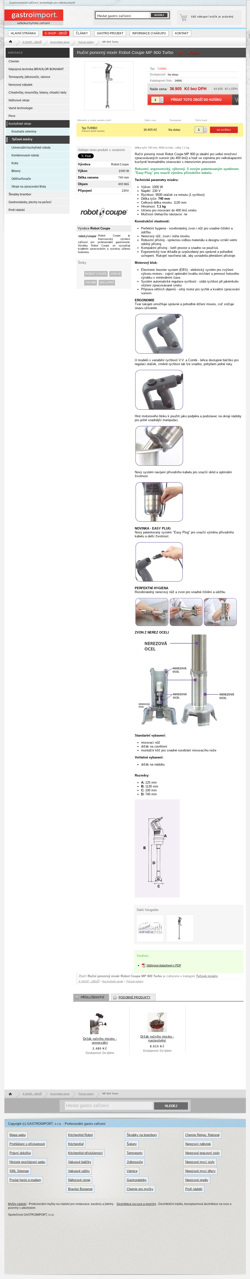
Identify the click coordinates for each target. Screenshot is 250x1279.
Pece (12, 116)
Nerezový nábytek (20, 84)
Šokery (132, 1144)
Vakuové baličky (79, 1162)
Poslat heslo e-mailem (25, 1180)
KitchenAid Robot (80, 1135)
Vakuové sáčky (79, 1171)
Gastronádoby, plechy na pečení (30, 202)
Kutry (14, 163)
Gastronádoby (136, 1180)
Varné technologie (21, 108)
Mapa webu (18, 1135)
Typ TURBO (93, 129)
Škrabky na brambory (142, 1135)
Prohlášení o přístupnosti (27, 1144)
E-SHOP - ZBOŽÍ (56, 33)
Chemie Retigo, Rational (202, 1135)
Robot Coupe (96, 273)
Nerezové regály (196, 1180)
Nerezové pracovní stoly (202, 1153)
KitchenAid (75, 1144)
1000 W (115, 273)
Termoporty (135, 1153)
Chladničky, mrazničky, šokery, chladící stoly (37, 92)
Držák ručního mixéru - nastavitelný (157, 1038)
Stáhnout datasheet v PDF (163, 965)
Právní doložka (20, 1153)
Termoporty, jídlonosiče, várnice (29, 77)
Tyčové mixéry (207, 976)
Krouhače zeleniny (23, 131)
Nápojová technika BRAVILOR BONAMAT (36, 69)
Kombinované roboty (25, 155)
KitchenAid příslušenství (85, 1153)
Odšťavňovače (21, 178)
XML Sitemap (19, 1171)
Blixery (16, 171)
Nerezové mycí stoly (200, 1162)
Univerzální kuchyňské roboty (31, 147)
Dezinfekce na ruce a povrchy (136, 1204)
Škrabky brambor (20, 194)
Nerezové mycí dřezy (200, 1171)
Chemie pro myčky (140, 1189)
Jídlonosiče (135, 1162)
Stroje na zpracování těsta (28, 186)
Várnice (132, 1171)
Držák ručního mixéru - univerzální (100, 1040)
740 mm (90, 282)
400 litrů (107, 282)
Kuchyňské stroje (20, 123)
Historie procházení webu (27, 1162)
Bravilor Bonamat (80, 1189)
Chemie (14, 61)
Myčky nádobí (17, 1204)
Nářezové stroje (19, 100)
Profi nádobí (17, 210)
